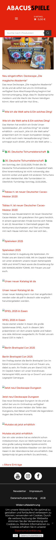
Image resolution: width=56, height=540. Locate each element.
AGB (43, 498)
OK (15, 535)
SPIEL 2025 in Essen (13, 320)
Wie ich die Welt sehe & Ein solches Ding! (26, 120)
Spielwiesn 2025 (11, 250)
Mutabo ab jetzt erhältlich (17, 433)
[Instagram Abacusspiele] (28, 477)
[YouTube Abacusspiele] (18, 477)
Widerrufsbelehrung (28, 505)
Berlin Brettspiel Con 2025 (17, 356)
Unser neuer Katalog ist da (18, 290)
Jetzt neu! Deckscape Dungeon (20, 396)
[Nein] (52, 523)
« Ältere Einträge (12, 464)
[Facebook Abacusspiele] (38, 477)
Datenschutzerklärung (23, 498)
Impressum (36, 491)
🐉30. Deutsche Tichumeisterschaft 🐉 (24, 160)
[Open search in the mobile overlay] (28, 33)
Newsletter (19, 491)
